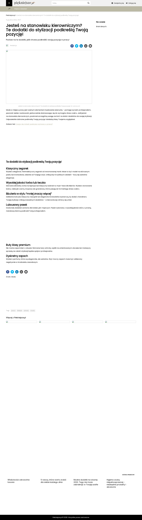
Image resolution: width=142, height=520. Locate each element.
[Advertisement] (49, 142)
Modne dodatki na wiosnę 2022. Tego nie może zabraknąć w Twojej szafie (86, 482)
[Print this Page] (85, 46)
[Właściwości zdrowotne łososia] (21, 399)
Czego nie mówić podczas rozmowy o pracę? (34, 124)
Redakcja (13, 45)
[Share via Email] (90, 46)
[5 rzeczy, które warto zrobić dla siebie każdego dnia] (54, 399)
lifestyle (19, 310)
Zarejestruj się (119, 3)
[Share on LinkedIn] (81, 46)
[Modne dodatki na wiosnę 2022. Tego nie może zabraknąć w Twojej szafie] (87, 399)
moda (33, 310)
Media (13, 277)
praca (13, 310)
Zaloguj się (132, 3)
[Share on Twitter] (76, 46)
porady (26, 310)
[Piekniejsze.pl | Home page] (24, 3)
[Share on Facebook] (72, 46)
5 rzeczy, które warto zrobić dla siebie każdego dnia (53, 481)
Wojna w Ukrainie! (20, 9)
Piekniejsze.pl (10, 15)
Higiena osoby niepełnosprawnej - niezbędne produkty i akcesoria (116, 483)
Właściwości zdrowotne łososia (19, 481)
